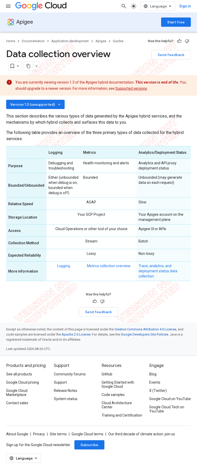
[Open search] (124, 6)
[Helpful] (179, 41)
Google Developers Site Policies (144, 334)
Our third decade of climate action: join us (141, 434)
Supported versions (131, 88)
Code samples (113, 395)
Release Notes (65, 391)
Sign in (185, 6)
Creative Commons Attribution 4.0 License (145, 329)
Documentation (33, 41)
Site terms (58, 434)
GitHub (107, 374)
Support (60, 382)
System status (65, 399)
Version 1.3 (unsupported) (36, 104)
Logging (63, 266)
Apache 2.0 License (76, 334)
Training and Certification (122, 415)
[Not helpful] (187, 41)
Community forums (70, 374)
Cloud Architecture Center (117, 405)
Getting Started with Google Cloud (118, 384)
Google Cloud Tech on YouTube (166, 409)
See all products (19, 374)
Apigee (24, 22)
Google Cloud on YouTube (170, 399)
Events (154, 382)
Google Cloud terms (87, 434)
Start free (176, 22)
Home (10, 41)
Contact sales (17, 403)
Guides (118, 41)
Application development (70, 41)
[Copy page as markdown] (28, 66)
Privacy (39, 434)
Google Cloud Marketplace (16, 393)
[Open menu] (8, 6)
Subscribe (89, 445)
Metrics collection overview (109, 266)
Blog (152, 374)
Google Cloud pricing (22, 382)
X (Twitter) (158, 391)
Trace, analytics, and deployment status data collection (158, 271)
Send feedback (171, 54)
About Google (17, 434)
